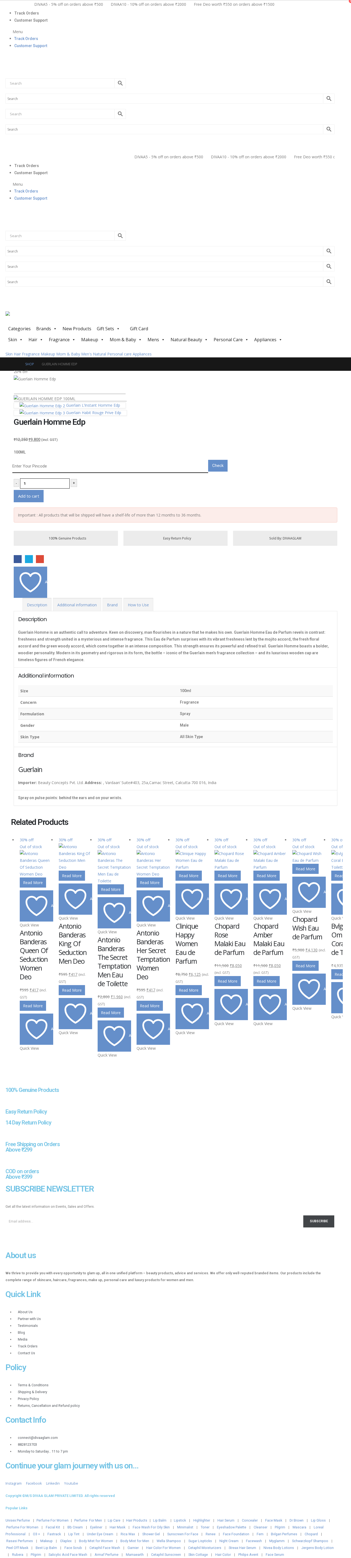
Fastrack (54, 1534)
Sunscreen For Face (182, 1534)
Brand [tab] (112, 604)
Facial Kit (53, 1527)
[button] (170, 31)
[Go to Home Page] (16, 364)
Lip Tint (74, 1534)
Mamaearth (135, 1555)
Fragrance (59, 340)
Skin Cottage (198, 1555)
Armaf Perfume (106, 1555)
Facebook (18, 559)
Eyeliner (96, 1527)
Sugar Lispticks (200, 1541)
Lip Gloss (318, 1520)
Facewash (254, 1541)
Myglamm (277, 1541)
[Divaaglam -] (46, 317)
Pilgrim (280, 1527)
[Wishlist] (7, 69)
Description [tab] (37, 604)
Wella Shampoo (169, 1541)
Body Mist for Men (134, 1541)
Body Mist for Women (96, 1541)
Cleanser (260, 1527)
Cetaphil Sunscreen (166, 1555)
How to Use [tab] (138, 604)
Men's (86, 354)
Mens (153, 340)
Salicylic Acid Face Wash (68, 1555)
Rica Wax (128, 1534)
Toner (205, 1527)
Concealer (250, 1520)
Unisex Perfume (17, 1520)
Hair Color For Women (163, 1548)
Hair (33, 340)
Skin (12, 340)
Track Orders (26, 13)
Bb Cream (75, 1527)
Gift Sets (105, 329)
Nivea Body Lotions (279, 1548)
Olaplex (66, 1541)
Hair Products (136, 1520)
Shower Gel (151, 1534)
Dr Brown (297, 1520)
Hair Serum (225, 1520)
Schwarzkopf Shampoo (310, 1541)
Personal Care (228, 340)
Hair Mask (117, 1527)
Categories (19, 329)
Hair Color (223, 1555)
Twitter (29, 559)
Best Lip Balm (46, 1548)
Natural (99, 354)
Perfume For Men (88, 1520)
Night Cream (229, 1541)
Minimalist (185, 1527)
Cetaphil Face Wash (104, 1548)
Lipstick (180, 1520)
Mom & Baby (123, 340)
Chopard (311, 1534)
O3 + (36, 1534)
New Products (77, 329)
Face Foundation (236, 1534)
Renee (211, 1534)
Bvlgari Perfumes (284, 1534)
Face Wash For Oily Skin (151, 1527)
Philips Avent (248, 1555)
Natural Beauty (186, 340)
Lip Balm (160, 1520)
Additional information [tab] (77, 604)
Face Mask (273, 1520)
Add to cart (28, 496)
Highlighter (201, 1520)
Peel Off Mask (17, 1548)
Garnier (133, 1548)
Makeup (89, 340)
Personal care (119, 354)
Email (40, 559)
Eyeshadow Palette (231, 1527)
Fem (260, 1534)
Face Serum (275, 1555)
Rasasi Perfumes (19, 1541)
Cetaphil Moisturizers (204, 1548)
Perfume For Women (52, 1520)
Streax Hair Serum (242, 1548)
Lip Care (114, 1520)
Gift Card (138, 329)
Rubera (17, 1555)
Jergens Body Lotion (317, 1548)
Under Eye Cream (100, 1534)
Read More (33, 882)
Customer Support (31, 20)
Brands (43, 329)
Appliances (265, 340)
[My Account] (7, 57)
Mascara (299, 1527)
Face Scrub (73, 1548)
